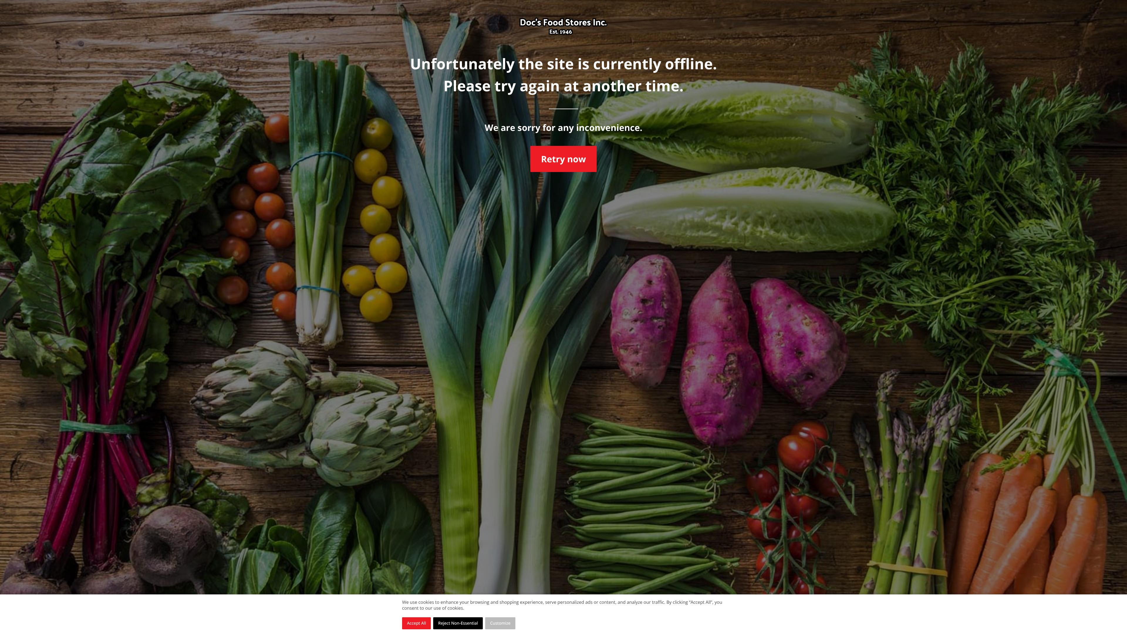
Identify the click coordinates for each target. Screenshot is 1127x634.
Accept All (416, 623)
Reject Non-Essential (458, 623)
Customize (500, 623)
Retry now (563, 159)
